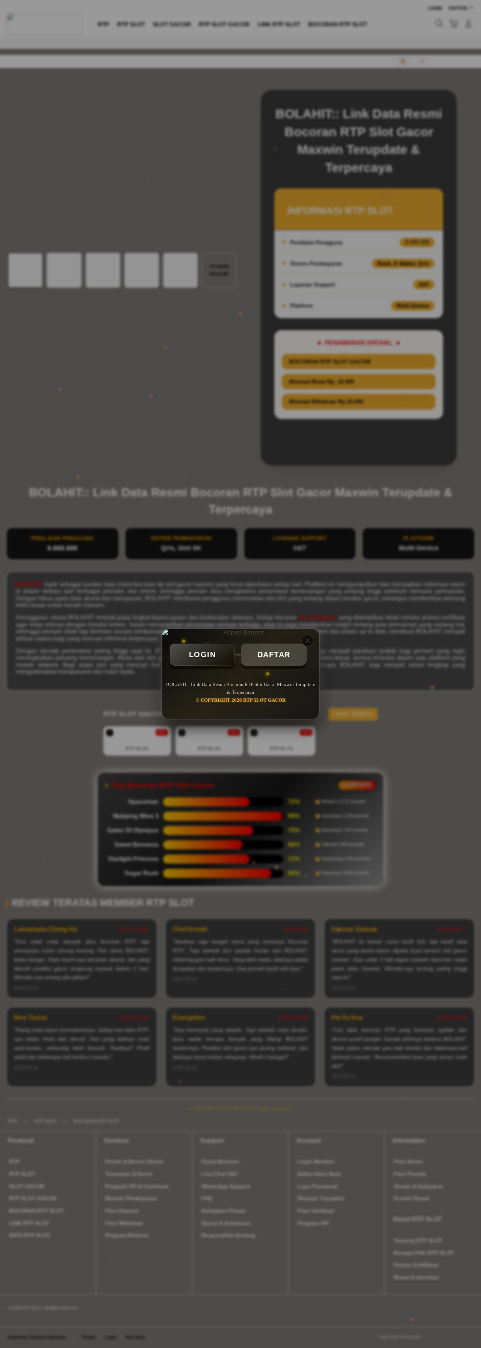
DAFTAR (273, 654)
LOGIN (202, 654)
